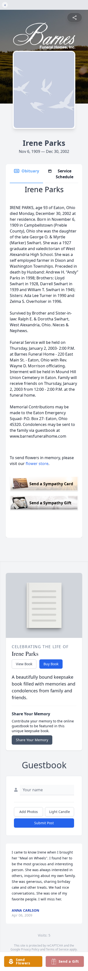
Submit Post (44, 823)
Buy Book (51, 664)
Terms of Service (57, 949)
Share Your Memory (32, 740)
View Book (24, 664)
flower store (37, 463)
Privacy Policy (30, 949)
